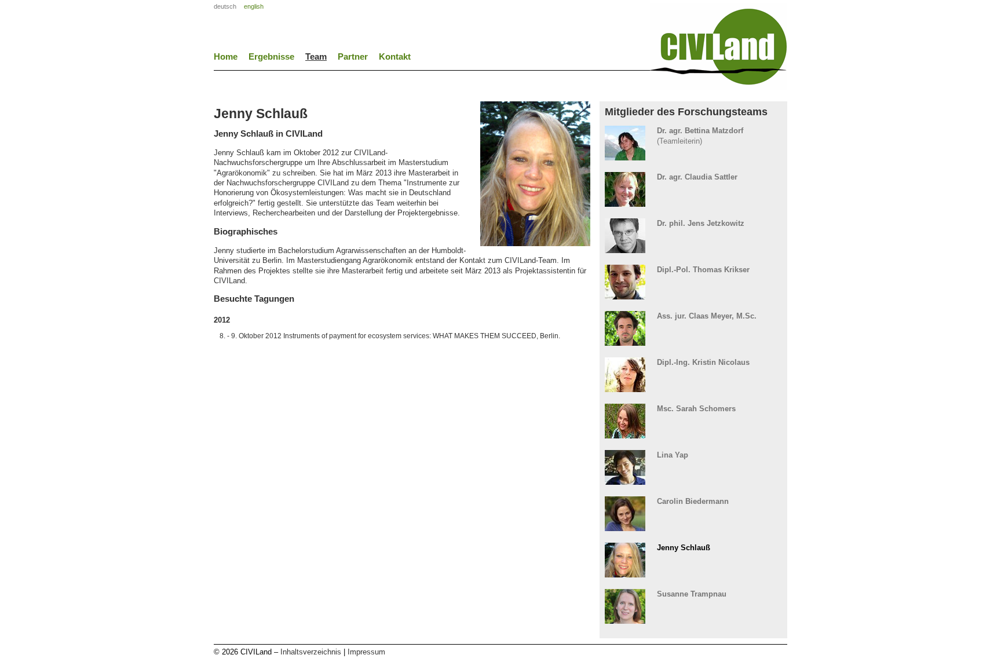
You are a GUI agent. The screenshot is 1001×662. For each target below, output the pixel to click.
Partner (353, 56)
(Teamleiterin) (700, 135)
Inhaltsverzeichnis (310, 652)
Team (316, 56)
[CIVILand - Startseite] (718, 86)
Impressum (366, 652)
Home (226, 56)
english (254, 6)
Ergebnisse (271, 56)
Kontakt (395, 56)
